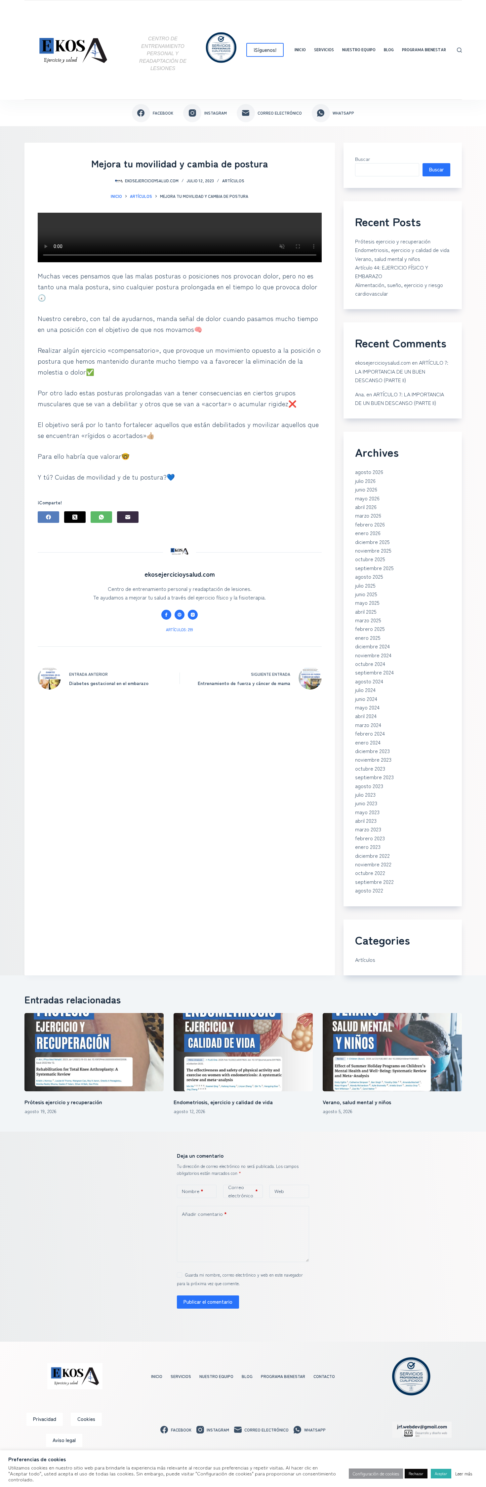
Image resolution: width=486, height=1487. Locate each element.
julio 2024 (365, 690)
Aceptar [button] (441, 1473)
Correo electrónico (243, 1191)
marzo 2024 (368, 725)
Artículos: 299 (179, 629)
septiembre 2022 (374, 882)
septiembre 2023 (374, 777)
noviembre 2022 (373, 864)
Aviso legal (64, 1439)
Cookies (86, 1418)
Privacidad (44, 1418)
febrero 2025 (370, 629)
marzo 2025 (368, 620)
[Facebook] (48, 517)
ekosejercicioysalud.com (383, 362)
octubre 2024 (370, 664)
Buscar (362, 158)
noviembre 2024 (373, 655)
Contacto (324, 1376)
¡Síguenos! (265, 49)
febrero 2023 (370, 838)
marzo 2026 (368, 515)
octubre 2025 (370, 559)
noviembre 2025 (373, 550)
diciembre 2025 (372, 542)
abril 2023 (366, 820)
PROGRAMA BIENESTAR (424, 49)
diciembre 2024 (372, 646)
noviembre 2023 (373, 759)
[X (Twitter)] (75, 517)
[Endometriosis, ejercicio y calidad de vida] (243, 1052)
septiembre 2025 (374, 568)
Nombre (192, 1190)
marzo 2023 (368, 829)
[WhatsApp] (101, 517)
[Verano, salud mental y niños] (392, 1052)
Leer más (463, 1473)
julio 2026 (365, 481)
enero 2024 (368, 742)
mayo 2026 (367, 498)
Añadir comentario (204, 1213)
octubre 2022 (370, 873)
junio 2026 (366, 489)
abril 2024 (366, 716)
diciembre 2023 (372, 751)
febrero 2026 (370, 524)
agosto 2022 (369, 890)
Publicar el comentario (207, 1301)
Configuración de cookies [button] (376, 1473)
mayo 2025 (367, 602)
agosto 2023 (369, 786)
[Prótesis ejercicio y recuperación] (94, 1052)
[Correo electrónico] (128, 517)
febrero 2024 (370, 733)
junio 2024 (366, 699)
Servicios (324, 49)
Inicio (300, 49)
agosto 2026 (369, 472)
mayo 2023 (367, 812)
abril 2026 (366, 507)
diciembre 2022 (372, 855)
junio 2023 (366, 803)
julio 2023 (365, 794)
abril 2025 (366, 611)
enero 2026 (368, 533)
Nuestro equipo (359, 49)
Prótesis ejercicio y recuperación (392, 241)
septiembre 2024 (374, 672)
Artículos (233, 180)
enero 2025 (368, 637)
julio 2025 (365, 585)
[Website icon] (179, 615)
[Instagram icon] (193, 615)
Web (279, 1190)
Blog (389, 49)
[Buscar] (459, 50)
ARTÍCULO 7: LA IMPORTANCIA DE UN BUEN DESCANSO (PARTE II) (401, 371)
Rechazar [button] (416, 1473)
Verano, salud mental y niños (387, 259)
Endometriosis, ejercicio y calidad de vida (402, 250)
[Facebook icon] (166, 615)
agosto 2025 (369, 576)
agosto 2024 (369, 681)
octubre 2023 (370, 768)
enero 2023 (368, 847)
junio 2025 (366, 594)
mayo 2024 (367, 707)
